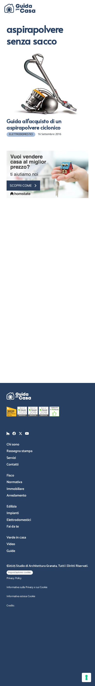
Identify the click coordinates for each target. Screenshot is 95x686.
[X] (20, 433)
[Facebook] (14, 433)
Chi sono (13, 444)
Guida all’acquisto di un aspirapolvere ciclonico (34, 124)
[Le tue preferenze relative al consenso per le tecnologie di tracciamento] (86, 677)
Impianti (13, 513)
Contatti (13, 464)
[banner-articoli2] (47, 174)
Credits (10, 605)
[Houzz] (8, 433)
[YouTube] (27, 433)
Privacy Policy (14, 578)
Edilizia (12, 506)
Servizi (11, 458)
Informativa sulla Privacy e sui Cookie (27, 587)
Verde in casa (16, 537)
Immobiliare (15, 489)
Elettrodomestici (19, 520)
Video (11, 544)
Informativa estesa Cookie (21, 596)
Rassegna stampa (19, 451)
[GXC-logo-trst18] (19, 8)
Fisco (10, 475)
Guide (11, 551)
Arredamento (16, 495)
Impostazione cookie (19, 572)
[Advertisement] (50, 233)
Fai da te (13, 526)
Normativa (14, 482)
